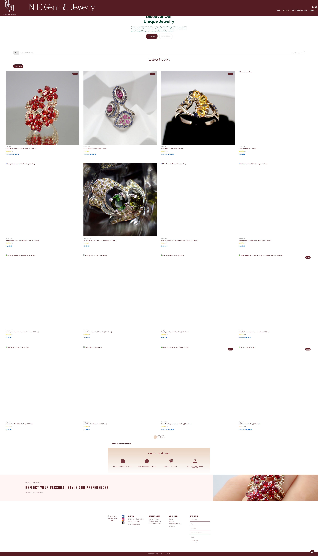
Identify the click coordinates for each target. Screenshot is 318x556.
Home (278, 10)
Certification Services (299, 10)
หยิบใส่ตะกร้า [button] (41, 145)
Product (286, 10)
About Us (313, 10)
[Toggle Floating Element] (312, 552)
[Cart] (316, 6)
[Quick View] (38, 145)
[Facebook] (123, 516)
